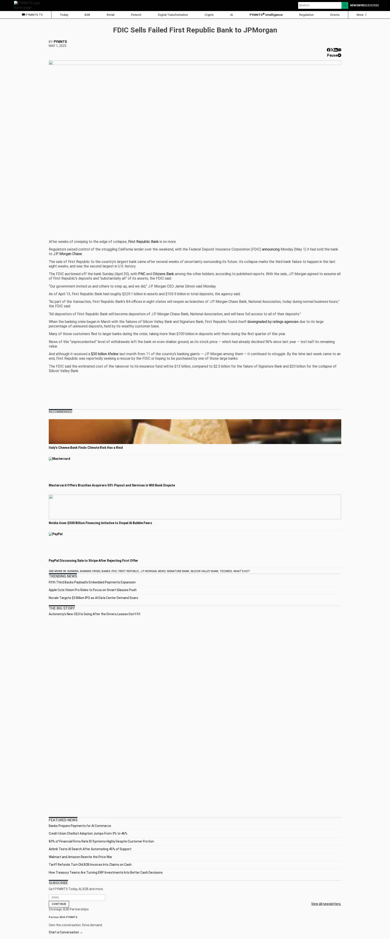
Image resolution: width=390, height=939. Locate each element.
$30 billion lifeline (104, 354)
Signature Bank (178, 571)
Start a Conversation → (66, 932)
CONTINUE (59, 904)
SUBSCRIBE (372, 5)
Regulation (306, 14)
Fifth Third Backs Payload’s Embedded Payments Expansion (92, 582)
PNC (141, 274)
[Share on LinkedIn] (336, 50)
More (360, 14)
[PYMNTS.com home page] (28, 5)
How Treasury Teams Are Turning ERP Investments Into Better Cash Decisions (106, 872)
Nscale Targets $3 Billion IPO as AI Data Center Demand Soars (93, 598)
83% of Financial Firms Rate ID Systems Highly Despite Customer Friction (101, 841)
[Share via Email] (339, 50)
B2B (87, 14)
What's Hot (241, 571)
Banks (106, 571)
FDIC (114, 571)
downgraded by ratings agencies (273, 322)
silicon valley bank (204, 571)
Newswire (357, 5)
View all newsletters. (326, 904)
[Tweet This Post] (332, 50)
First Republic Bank (143, 241)
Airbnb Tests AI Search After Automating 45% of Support (90, 849)
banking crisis (90, 571)
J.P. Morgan (148, 571)
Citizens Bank (163, 274)
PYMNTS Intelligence (266, 14)
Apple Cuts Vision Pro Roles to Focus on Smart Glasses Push (93, 590)
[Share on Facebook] (328, 50)
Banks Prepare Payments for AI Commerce (80, 826)
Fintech (136, 14)
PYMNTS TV (34, 14)
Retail (110, 14)
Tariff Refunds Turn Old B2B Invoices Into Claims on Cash (90, 864)
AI (231, 14)
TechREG (226, 571)
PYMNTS (60, 42)
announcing (271, 249)
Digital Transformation (173, 14)
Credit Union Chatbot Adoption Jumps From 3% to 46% (88, 833)
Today (64, 14)
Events (335, 14)
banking (73, 571)
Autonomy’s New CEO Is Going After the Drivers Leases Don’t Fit (94, 614)
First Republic (128, 571)
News (161, 571)
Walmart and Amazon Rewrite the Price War (80, 857)
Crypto (209, 14)
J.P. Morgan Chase (67, 254)
